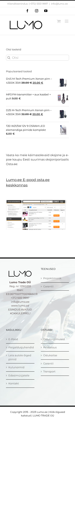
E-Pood (13, 339)
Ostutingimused (54, 339)
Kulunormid (16, 367)
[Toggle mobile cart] (59, 21)
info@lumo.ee (59, 3)
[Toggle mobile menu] (67, 21)
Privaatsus (50, 347)
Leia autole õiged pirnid (19, 357)
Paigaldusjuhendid (20, 347)
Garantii (48, 286)
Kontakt (13, 383)
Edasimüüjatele (18, 375)
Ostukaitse (50, 355)
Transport (49, 371)
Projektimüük (52, 278)
